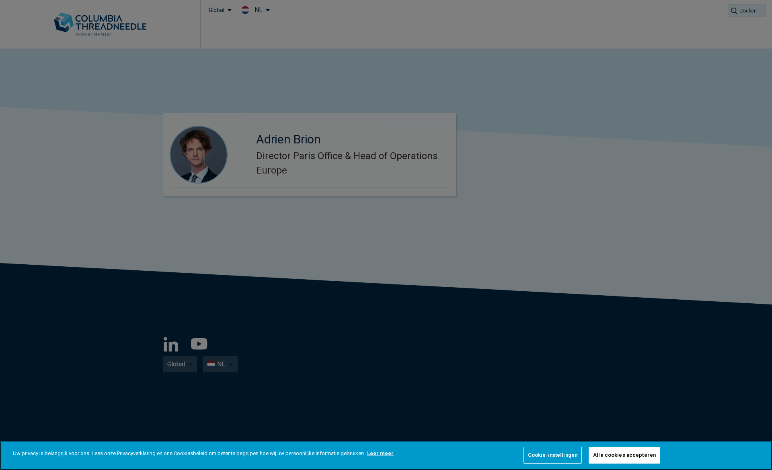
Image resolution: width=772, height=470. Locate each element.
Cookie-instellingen (552, 455)
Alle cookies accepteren (624, 455)
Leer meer (380, 453)
